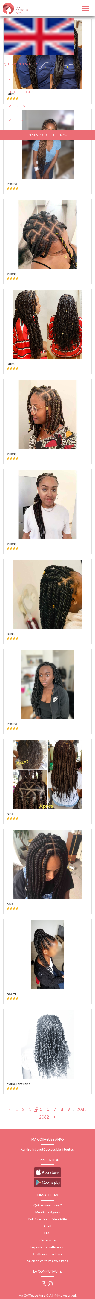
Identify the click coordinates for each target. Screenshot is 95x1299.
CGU (47, 1226)
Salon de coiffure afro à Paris (47, 1261)
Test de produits (19, 92)
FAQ (7, 78)
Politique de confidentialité (47, 1219)
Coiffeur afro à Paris (47, 1254)
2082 (44, 1116)
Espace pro (13, 120)
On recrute (47, 1240)
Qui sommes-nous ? (47, 1205)
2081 (82, 1108)
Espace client (15, 106)
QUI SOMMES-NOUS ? (20, 64)
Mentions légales (47, 1212)
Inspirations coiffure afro (47, 1247)
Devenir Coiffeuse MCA (47, 135)
